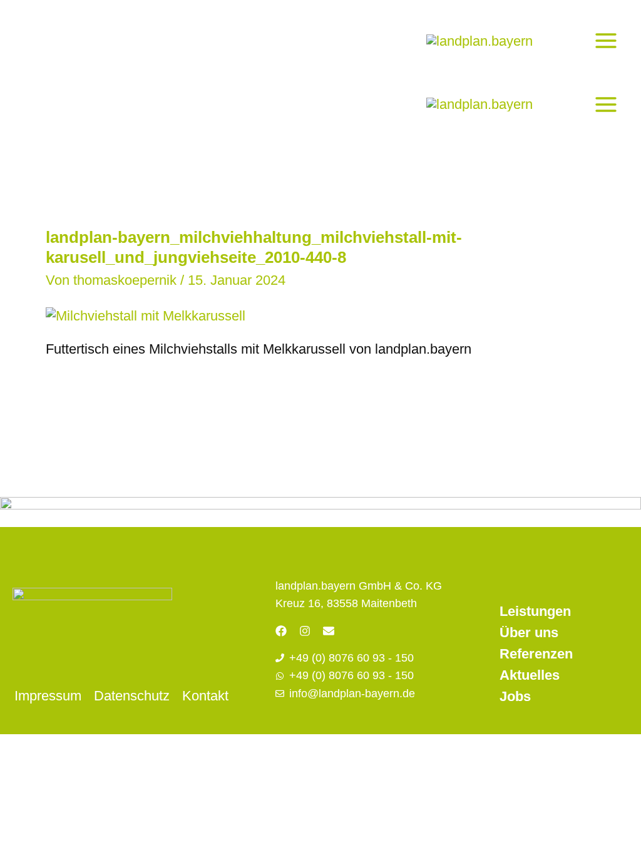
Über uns (529, 632)
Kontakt (205, 696)
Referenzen (536, 654)
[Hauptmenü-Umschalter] (605, 40)
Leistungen (535, 611)
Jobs (515, 696)
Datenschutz (132, 696)
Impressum (47, 696)
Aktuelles (530, 675)
